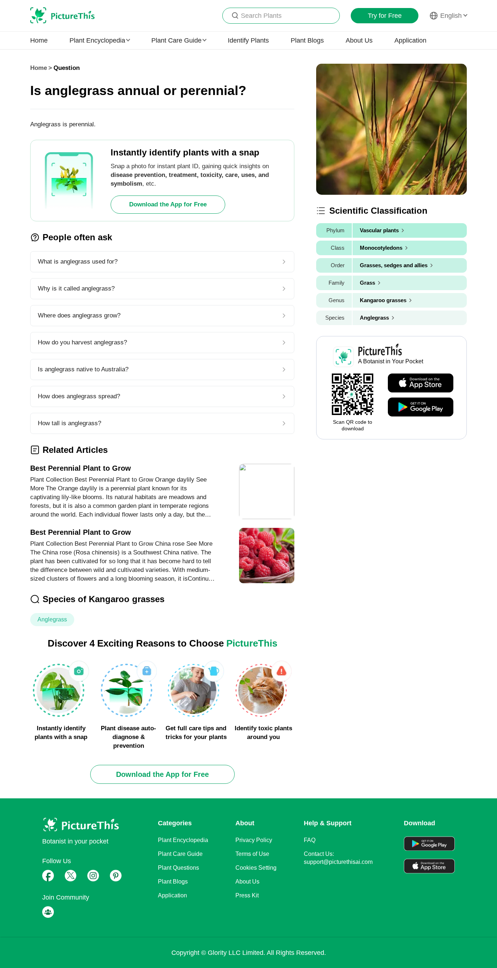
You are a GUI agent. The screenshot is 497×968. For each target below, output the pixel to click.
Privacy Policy (253, 840)
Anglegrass (52, 619)
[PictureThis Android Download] (420, 407)
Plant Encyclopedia (183, 840)
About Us (359, 40)
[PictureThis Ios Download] (420, 383)
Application (410, 40)
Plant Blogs (307, 40)
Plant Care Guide (180, 854)
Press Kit (247, 895)
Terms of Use (252, 854)
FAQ (309, 840)
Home (39, 40)
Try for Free (385, 15)
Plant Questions (178, 868)
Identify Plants (248, 40)
